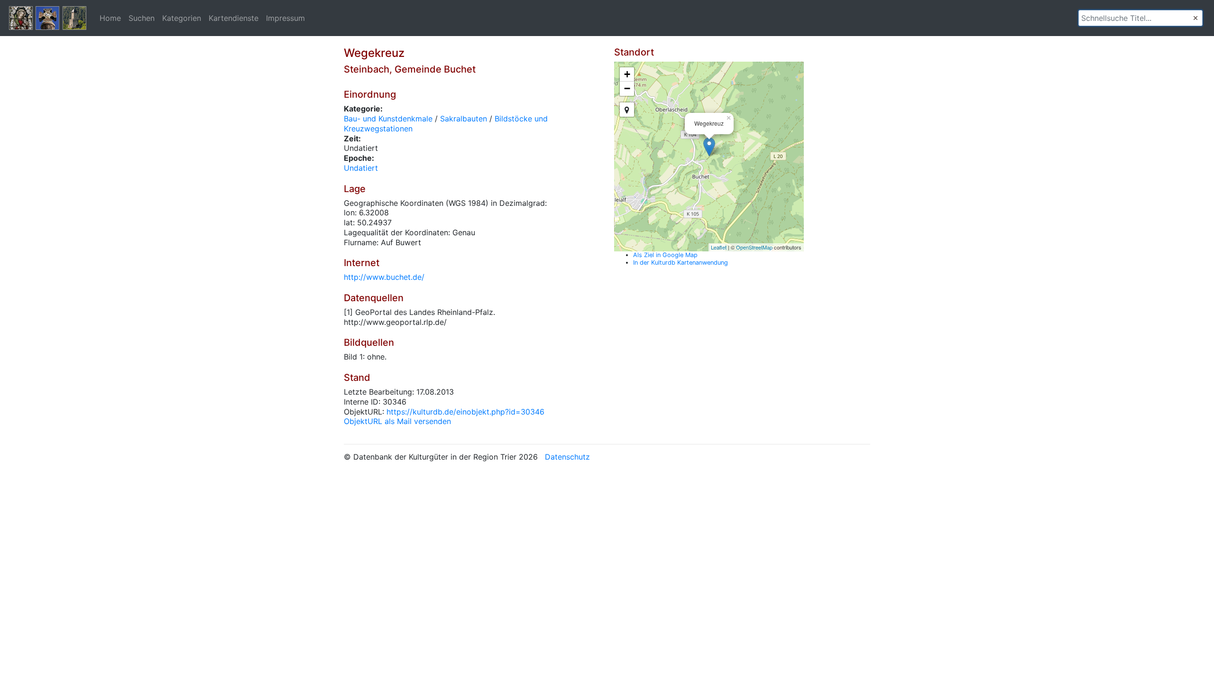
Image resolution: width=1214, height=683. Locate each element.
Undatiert (361, 168)
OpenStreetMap (754, 247)
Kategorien (181, 18)
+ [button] (627, 74)
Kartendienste (233, 18)
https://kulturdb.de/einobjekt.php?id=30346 (465, 411)
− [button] (627, 88)
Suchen (142, 18)
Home (110, 18)
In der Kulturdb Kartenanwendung (680, 262)
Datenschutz (567, 456)
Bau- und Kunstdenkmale (388, 118)
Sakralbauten (463, 118)
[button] (1195, 18)
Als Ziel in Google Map (665, 254)
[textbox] (1140, 18)
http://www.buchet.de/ (384, 277)
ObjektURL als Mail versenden (397, 421)
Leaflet (719, 247)
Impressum (285, 18)
